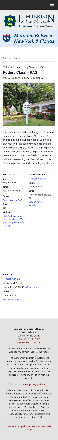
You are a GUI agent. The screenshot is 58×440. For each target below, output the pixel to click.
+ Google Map (31, 287)
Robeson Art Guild (37, 178)
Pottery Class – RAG (12, 200)
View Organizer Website (36, 203)
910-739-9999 (32, 338)
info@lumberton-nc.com (29, 342)
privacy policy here (38, 384)
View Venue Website (12, 299)
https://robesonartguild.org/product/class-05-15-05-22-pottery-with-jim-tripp (14, 220)
